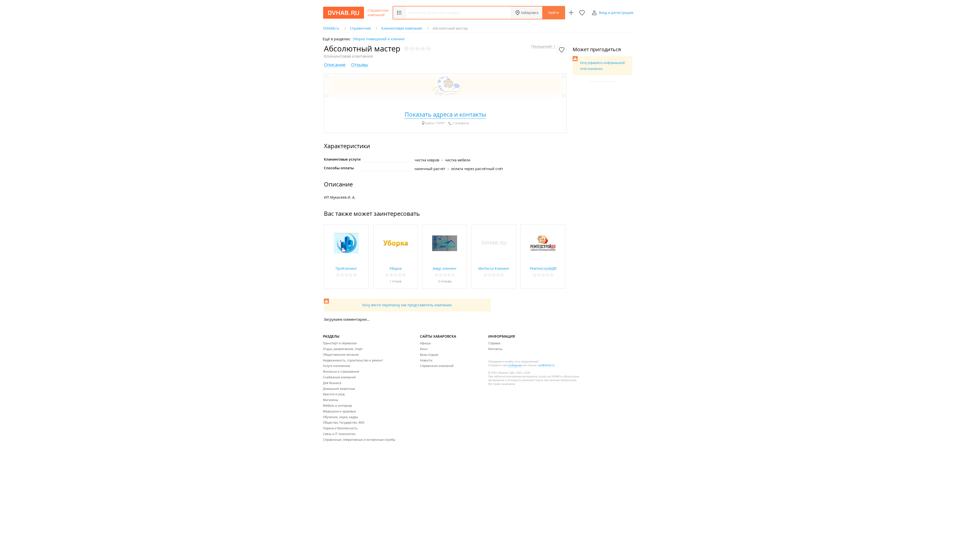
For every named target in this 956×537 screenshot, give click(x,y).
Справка (494, 343)
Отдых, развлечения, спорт (343, 349)
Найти (553, 12)
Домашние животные (339, 389)
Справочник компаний (378, 12)
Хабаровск (529, 12)
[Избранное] (582, 12)
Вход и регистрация (616, 12)
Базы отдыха (429, 355)
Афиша (425, 343)
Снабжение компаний (339, 377)
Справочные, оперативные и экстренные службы (359, 440)
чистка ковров (427, 160)
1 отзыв (395, 281)
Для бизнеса (332, 383)
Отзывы (359, 64)
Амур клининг (445, 268)
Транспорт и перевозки (340, 343)
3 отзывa (444, 281)
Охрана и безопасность (340, 428)
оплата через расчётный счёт (477, 168)
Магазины (330, 400)
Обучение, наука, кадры (340, 417)
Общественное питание (341, 355)
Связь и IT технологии (339, 434)
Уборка (395, 268)
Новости (426, 360)
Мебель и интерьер (337, 405)
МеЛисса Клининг (493, 268)
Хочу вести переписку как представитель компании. (407, 305)
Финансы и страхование (341, 371)
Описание (335, 64)
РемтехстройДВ (543, 268)
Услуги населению (336, 366)
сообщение (515, 365)
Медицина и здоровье (339, 411)
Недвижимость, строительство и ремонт (353, 360)
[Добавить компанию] (571, 12)
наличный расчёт (430, 168)
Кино (423, 349)
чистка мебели (457, 160)
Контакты (495, 349)
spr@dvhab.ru (546, 365)
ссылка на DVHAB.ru (550, 376)
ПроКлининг (346, 268)
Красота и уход (334, 394)
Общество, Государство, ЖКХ (343, 422)
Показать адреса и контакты (445, 114)
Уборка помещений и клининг (379, 39)
